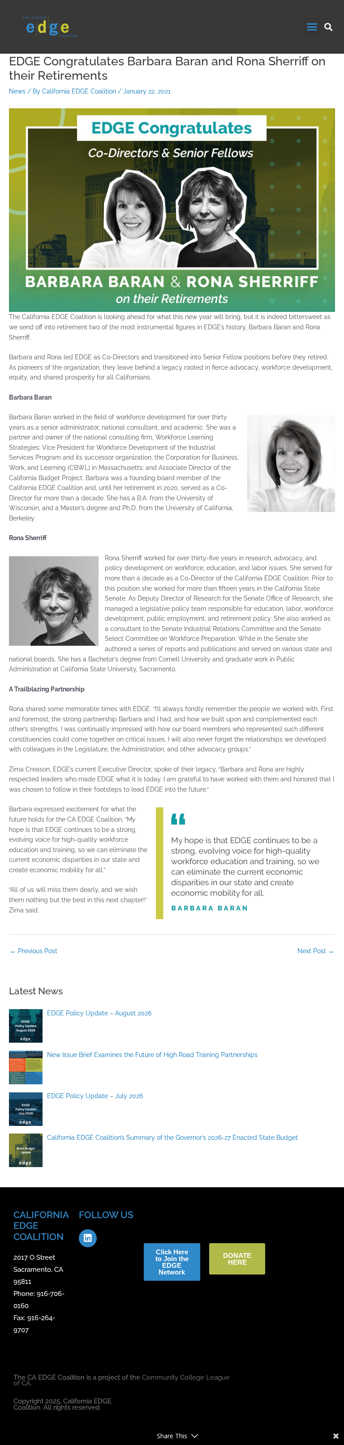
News (17, 91)
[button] (311, 26)
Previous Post (33, 951)
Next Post (315, 951)
